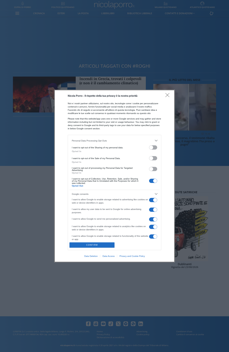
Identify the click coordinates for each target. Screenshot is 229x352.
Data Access (109, 256)
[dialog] (114, 176)
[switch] (153, 147)
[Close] (168, 96)
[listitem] (114, 140)
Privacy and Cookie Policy (132, 256)
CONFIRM (92, 245)
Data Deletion (91, 256)
